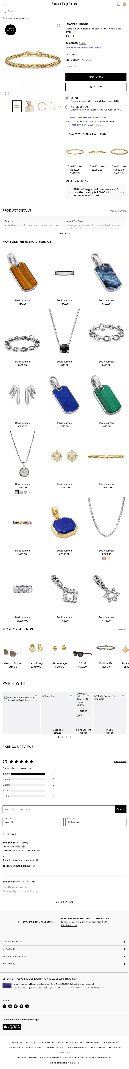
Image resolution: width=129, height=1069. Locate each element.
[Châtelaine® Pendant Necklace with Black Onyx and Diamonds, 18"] (65, 333)
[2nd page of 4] (62, 737)
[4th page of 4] (70, 737)
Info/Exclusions (96, 125)
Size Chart (86, 60)
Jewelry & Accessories (18, 18)
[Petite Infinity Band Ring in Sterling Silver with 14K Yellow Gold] (23, 522)
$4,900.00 (71, 43)
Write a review (120, 761)
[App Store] (12, 1027)
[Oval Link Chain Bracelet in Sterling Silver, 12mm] (106, 333)
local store (90, 110)
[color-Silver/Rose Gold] (104, 558)
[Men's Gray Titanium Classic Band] (65, 272)
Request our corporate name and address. (93, 1057)
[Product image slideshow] (33, 60)
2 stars (6, 790)
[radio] (17, 492)
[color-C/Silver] (21, 492)
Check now (99, 988)
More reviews (65, 902)
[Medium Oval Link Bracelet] (23, 333)
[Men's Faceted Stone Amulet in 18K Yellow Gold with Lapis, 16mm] (65, 522)
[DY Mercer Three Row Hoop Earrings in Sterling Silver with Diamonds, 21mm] (23, 395)
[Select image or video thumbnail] (17, 106)
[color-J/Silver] (25, 492)
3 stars (6, 785)
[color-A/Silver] (16, 492)
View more (64, 233)
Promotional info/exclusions (80, 988)
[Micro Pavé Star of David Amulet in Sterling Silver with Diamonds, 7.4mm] (106, 589)
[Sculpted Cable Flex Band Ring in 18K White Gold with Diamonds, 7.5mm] (23, 589)
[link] (75, 169)
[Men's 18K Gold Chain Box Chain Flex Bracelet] (75, 151)
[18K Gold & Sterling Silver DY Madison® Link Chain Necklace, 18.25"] (106, 522)
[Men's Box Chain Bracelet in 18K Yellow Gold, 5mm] (119, 151)
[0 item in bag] (124, 4)
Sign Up (103, 117)
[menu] (4, 4)
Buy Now (96, 87)
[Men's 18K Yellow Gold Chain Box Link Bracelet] (97, 151)
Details (82, 43)
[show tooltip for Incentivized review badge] (23, 846)
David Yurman (76, 24)
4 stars (6, 779)
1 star (6, 796)
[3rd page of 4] (66, 737)
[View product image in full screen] (7, 93)
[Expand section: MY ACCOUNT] (64, 949)
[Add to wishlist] (58, 26)
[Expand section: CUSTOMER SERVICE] (64, 941)
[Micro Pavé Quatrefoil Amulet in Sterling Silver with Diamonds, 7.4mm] (65, 589)
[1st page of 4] (58, 737)
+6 (29, 492)
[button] (33, 67)
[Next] (60, 106)
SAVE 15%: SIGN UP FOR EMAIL (37, 922)
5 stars (6, 773)
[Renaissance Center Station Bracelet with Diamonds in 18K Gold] (106, 456)
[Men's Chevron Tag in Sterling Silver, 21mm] (23, 272)
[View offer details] (95, 192)
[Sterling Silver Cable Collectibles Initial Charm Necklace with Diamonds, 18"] (23, 456)
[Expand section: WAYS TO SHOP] (64, 963)
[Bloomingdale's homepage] (4, 18)
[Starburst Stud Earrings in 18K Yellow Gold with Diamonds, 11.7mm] (65, 456)
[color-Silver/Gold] (108, 558)
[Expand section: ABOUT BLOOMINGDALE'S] (64, 956)
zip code (86, 101)
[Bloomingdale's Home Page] (64, 4)
